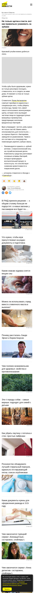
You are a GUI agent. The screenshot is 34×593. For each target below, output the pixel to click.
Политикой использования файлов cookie (14, 582)
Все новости (5, 12)
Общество (11, 12)
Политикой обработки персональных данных (15, 584)
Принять (7, 589)
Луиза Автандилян (19, 100)
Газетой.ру (7, 175)
